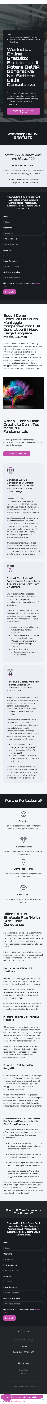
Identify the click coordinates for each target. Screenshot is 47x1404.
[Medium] (32, 1340)
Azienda (7, 250)
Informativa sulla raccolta (14, 1401)
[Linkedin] (15, 1340)
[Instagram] (20, 1340)
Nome (6, 216)
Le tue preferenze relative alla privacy (25, 1397)
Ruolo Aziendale (10, 261)
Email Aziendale (10, 238)
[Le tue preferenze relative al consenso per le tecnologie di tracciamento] (43, 1400)
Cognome (7, 227)
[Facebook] (26, 1340)
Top (7, 1397)
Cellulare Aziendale (11, 272)
